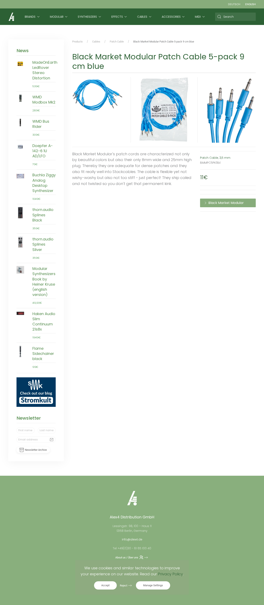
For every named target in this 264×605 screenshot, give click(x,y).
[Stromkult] (36, 392)
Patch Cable (209, 158)
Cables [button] (142, 17)
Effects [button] (117, 17)
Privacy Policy (170, 574)
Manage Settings (153, 585)
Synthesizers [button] (87, 17)
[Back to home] (11, 16)
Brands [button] (30, 17)
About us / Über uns (126, 557)
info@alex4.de (132, 539)
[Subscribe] (51, 440)
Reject (123, 585)
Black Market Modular (226, 202)
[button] (97, 95)
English (250, 4)
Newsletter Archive (36, 449)
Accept (105, 585)
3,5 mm (224, 158)
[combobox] (235, 17)
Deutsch (234, 4)
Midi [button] (198, 17)
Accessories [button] (171, 17)
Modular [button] (57, 17)
